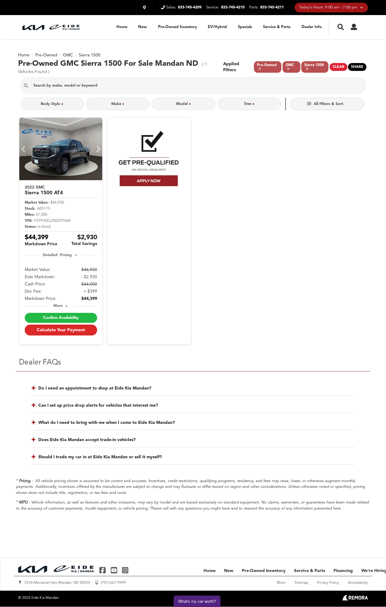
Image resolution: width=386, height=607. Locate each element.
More (58, 306)
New (142, 27)
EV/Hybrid (217, 27)
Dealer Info (312, 27)
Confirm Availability (61, 318)
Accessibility (358, 583)
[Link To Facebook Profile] (103, 570)
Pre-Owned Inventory (177, 27)
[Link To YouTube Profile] (114, 570)
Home (121, 27)
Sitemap (301, 583)
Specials (245, 27)
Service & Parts (276, 27)
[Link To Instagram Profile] (125, 570)
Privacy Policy (328, 583)
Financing (343, 571)
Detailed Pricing (57, 255)
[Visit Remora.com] (355, 599)
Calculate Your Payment (61, 330)
